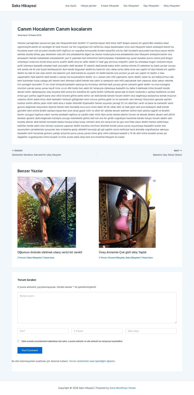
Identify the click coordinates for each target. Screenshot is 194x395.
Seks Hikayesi (24, 5)
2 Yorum (103, 257)
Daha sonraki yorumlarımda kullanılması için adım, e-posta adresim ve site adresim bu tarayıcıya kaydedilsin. (72, 341)
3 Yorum (21, 257)
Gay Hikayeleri (151, 5)
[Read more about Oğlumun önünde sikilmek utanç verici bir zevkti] (46, 212)
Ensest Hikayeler (110, 5)
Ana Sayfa (70, 5)
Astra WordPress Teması (123, 387)
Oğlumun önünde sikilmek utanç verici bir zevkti (49, 252)
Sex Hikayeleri (131, 5)
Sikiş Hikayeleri (172, 5)
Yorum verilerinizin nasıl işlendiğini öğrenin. (92, 361)
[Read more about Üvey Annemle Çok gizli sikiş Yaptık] (127, 212)
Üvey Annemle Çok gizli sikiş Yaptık (123, 252)
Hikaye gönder (89, 5)
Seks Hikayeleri (34, 257)
